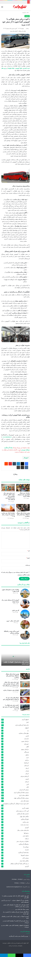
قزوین (27, 779)
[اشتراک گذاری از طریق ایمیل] (22, 467)
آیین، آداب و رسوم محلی (22, 811)
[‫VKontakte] (26, 467)
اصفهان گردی (25, 719)
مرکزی (27, 760)
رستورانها (26, 833)
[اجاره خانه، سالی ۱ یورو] (25, 624)
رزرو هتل (3, 68)
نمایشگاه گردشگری (24, 844)
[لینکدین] (18, 463)
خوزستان (26, 744)
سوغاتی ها (26, 847)
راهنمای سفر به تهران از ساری (11, 690)
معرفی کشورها (25, 855)
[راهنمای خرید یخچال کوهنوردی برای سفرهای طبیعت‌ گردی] (23, 487)
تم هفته (27, 838)
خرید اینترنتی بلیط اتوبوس (22, 68)
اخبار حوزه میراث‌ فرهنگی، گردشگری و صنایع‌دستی (16, 803)
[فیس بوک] (26, 463)
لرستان (27, 781)
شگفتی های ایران (24, 860)
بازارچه (24, 12)
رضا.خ (27, 28)
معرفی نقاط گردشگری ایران (21, 792)
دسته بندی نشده (25, 824)
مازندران (26, 738)
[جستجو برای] (29, 8)
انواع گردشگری (25, 819)
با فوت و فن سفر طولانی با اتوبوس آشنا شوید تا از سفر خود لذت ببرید (11, 707)
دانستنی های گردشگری (23, 813)
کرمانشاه (26, 762)
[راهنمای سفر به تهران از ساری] (25, 692)
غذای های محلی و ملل (23, 830)
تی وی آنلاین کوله (19, 863)
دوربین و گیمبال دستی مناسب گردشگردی (18, 936)
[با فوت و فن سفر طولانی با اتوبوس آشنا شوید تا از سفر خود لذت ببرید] (25, 707)
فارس (27, 736)
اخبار (27, 722)
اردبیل (27, 768)
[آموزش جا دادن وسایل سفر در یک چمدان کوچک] (25, 603)
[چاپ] (18, 467)
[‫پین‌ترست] (10, 463)
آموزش (27, 827)
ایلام (28, 787)
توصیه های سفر (25, 800)
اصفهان (27, 727)
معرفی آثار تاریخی (24, 789)
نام (28, 550)
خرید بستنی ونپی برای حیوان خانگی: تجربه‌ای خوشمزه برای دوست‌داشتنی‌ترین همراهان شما (9, 496)
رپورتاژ (26, 457)
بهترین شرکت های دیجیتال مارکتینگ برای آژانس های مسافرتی (23, 514)
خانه (28, 12)
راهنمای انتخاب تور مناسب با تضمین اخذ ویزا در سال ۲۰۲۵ (8, 514)
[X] (22, 463)
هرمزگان (26, 752)
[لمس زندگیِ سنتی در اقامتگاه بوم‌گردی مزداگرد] (25, 635)
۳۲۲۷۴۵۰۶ (22, 883)
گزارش (27, 866)
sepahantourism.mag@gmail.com (14, 886)
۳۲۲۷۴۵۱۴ (20, 879)
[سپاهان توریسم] (20, 7)
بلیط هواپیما (11, 68)
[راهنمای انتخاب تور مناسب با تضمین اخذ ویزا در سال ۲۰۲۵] (8, 508)
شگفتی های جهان (24, 816)
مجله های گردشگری (23, 852)
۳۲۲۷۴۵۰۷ (16, 883)
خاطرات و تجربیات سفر (23, 841)
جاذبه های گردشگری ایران (22, 725)
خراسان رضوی (25, 749)
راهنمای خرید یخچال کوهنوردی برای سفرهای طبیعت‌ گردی (24, 494)
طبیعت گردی (25, 808)
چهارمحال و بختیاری (24, 733)
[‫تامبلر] (14, 463)
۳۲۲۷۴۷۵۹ (14, 879)
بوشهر (27, 754)
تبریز (27, 757)
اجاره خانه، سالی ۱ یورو (13, 621)
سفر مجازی (26, 822)
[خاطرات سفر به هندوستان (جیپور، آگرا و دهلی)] (25, 593)
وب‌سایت (27, 565)
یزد (28, 730)
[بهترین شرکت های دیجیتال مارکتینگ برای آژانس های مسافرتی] (23, 508)
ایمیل (28, 558)
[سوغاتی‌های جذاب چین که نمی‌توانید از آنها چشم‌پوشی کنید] (25, 700)
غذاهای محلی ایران (24, 795)
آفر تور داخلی (15, 610)
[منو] (2, 8)
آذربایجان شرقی (24, 776)
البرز (27, 784)
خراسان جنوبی (25, 741)
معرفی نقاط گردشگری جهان (21, 798)
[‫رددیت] (6, 463)
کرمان (27, 773)
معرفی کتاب (25, 858)
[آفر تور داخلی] (25, 614)
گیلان (27, 746)
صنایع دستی (26, 835)
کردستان (26, 765)
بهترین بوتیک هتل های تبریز (22, 909)
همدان (27, 771)
